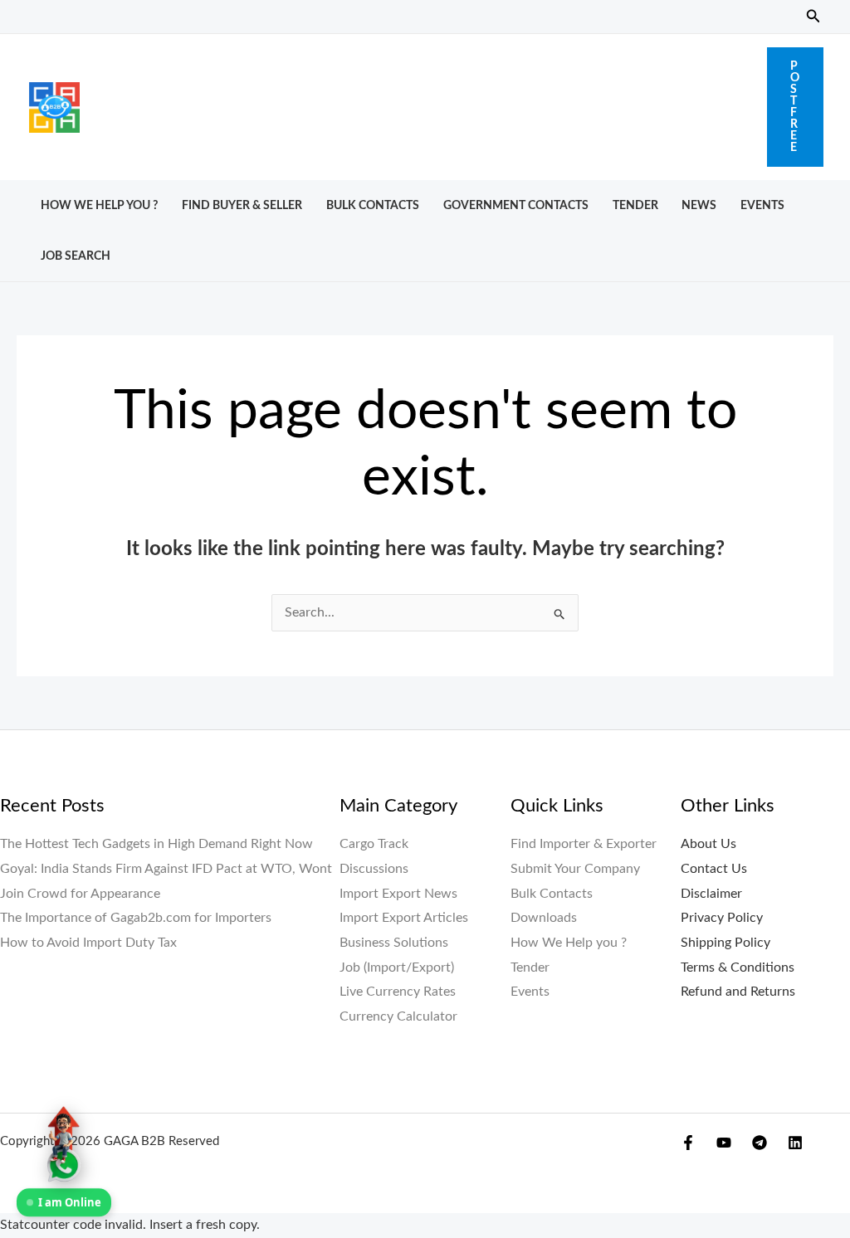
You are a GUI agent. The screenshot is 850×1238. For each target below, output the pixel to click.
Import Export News (398, 893)
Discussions (374, 868)
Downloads (543, 917)
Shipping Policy (725, 942)
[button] (813, 17)
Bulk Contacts (372, 205)
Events (762, 205)
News (698, 205)
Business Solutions (394, 942)
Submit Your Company (575, 868)
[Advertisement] (423, 103)
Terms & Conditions (737, 967)
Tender (635, 205)
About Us (708, 844)
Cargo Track (374, 844)
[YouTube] (723, 1142)
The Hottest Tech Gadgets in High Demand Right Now (156, 844)
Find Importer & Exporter (583, 844)
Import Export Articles (404, 917)
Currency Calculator (398, 1016)
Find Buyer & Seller (242, 205)
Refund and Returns (738, 991)
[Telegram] (759, 1142)
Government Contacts (516, 205)
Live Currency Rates (398, 991)
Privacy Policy (722, 917)
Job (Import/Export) (397, 967)
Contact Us (714, 868)
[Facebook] (688, 1142)
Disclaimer (711, 893)
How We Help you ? (99, 205)
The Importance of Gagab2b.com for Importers (135, 917)
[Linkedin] (795, 1142)
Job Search (75, 256)
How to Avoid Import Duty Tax (88, 942)
